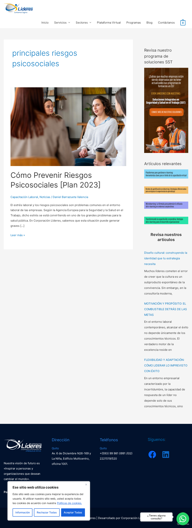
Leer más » (17, 235)
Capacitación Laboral (24, 197)
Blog (149, 22)
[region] (49, 501)
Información (22, 512)
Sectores (82, 22)
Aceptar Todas (73, 512)
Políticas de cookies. (69, 503)
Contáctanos (166, 22)
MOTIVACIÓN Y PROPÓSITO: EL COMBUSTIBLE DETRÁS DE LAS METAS (165, 309)
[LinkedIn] (165, 454)
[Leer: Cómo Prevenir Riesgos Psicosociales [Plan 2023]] (68, 126)
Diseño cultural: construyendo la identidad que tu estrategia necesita (165, 258)
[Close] (86, 484)
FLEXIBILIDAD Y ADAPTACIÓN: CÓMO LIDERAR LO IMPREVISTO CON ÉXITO (165, 365)
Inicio (45, 22)
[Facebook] (152, 454)
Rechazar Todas (47, 512)
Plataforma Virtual (109, 22)
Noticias (45, 197)
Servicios (60, 22)
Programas (133, 22)
